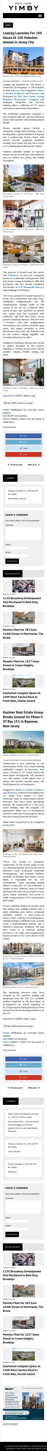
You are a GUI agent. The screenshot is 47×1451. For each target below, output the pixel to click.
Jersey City (18, 90)
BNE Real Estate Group (31, 96)
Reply (14, 494)
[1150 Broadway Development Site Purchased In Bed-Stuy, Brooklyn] (23, 591)
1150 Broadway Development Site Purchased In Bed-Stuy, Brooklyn (22, 602)
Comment (9, 525)
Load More (23, 1433)
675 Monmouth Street (30, 287)
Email (8, 552)
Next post (32, 464)
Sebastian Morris (12, 81)
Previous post (16, 464)
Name (8, 544)
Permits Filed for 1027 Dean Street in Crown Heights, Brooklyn (21, 665)
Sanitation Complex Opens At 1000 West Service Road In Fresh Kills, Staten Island (21, 697)
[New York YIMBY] (23, 6)
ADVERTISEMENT (10, 1424)
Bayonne (33, 769)
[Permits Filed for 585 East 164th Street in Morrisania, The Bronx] (23, 622)
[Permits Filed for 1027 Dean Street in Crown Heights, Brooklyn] (23, 654)
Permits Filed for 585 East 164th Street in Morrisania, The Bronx (23, 633)
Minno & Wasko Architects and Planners (23, 92)
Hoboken (13, 275)
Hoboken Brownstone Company (20, 99)
